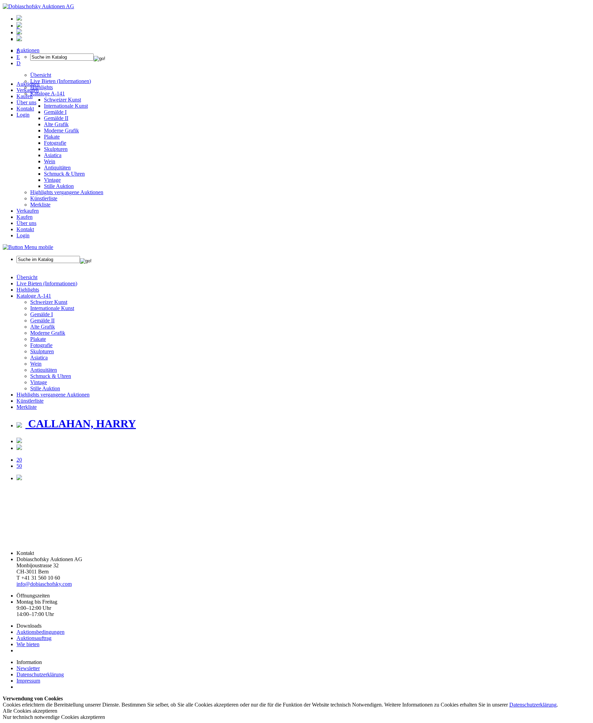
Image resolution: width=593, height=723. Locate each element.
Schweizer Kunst (48, 302)
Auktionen (27, 84)
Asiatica (52, 155)
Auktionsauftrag (33, 638)
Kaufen (24, 96)
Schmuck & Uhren (64, 174)
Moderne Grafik (61, 130)
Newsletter (28, 668)
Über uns (26, 102)
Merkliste (40, 205)
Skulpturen (56, 149)
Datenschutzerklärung (40, 674)
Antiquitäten (57, 167)
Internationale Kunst (52, 308)
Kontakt (25, 108)
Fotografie (55, 143)
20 (19, 460)
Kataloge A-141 (33, 296)
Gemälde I (41, 314)
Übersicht (26, 277)
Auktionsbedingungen (40, 632)
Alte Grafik (56, 124)
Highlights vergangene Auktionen (66, 192)
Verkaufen (27, 90)
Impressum (28, 681)
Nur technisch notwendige (54, 717)
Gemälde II (56, 118)
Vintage (52, 180)
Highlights (27, 290)
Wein (49, 161)
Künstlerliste (43, 198)
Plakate (52, 137)
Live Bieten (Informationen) (46, 283)
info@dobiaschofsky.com (44, 584)
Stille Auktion (59, 186)
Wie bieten (27, 644)
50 (19, 466)
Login (23, 115)
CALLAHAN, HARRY (80, 423)
